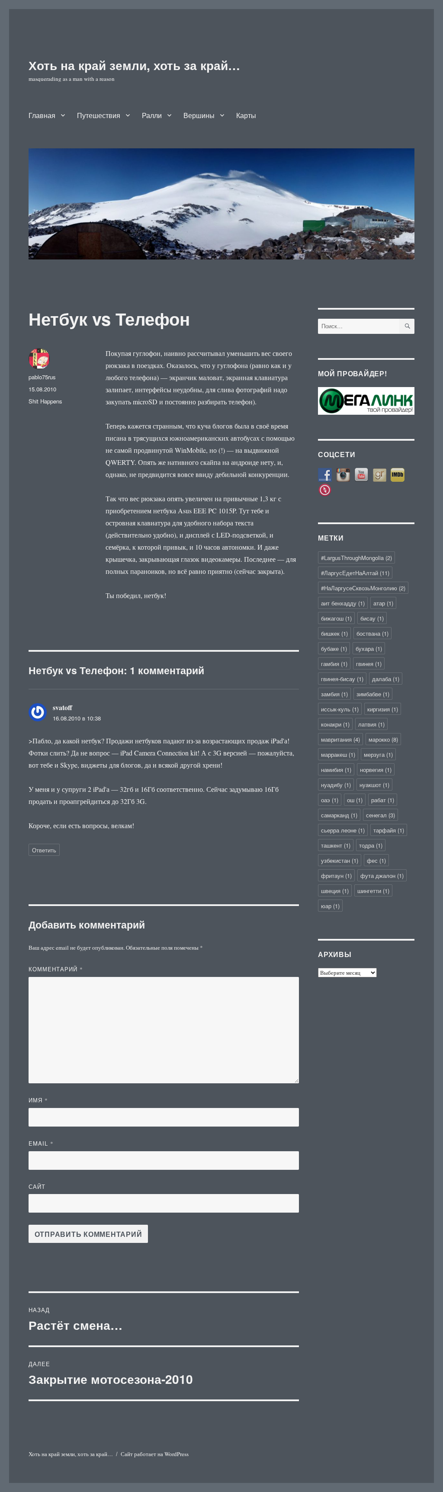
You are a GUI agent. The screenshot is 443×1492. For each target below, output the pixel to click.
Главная (42, 115)
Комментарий (56, 969)
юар (330, 906)
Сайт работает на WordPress (155, 1454)
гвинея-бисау (342, 679)
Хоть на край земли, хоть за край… (134, 65)
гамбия (334, 664)
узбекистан (339, 860)
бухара (369, 648)
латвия (371, 724)
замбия (334, 694)
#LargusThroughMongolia (356, 558)
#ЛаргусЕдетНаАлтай (355, 573)
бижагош (336, 618)
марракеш (338, 754)
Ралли (152, 115)
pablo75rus (42, 377)
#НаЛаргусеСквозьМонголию (363, 588)
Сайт (37, 1186)
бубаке (334, 648)
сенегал (380, 815)
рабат (382, 800)
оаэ (329, 800)
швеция (335, 891)
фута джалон (382, 875)
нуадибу (336, 785)
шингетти (373, 891)
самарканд (339, 815)
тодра (370, 845)
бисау (372, 618)
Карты (246, 115)
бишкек (334, 633)
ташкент (335, 845)
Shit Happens (45, 401)
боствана (372, 633)
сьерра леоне (343, 830)
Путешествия (98, 115)
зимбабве (372, 694)
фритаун (336, 875)
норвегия (376, 769)
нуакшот (374, 785)
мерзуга (378, 754)
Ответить (44, 850)
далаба (385, 679)
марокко (383, 739)
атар (383, 603)
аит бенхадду (343, 603)
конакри (335, 724)
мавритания (340, 739)
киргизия (382, 709)
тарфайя (388, 830)
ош (355, 800)
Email (41, 1143)
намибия (336, 769)
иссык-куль (340, 709)
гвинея (369, 664)
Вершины (199, 115)
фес (376, 860)
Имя (38, 1100)
